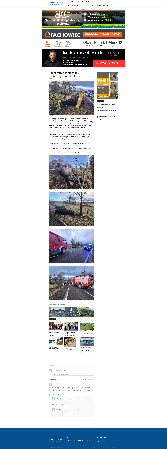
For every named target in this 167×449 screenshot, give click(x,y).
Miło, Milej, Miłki (71, 400)
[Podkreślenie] (58, 374)
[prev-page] (49, 356)
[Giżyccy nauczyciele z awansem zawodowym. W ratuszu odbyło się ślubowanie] (56, 326)
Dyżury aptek (85, 5)
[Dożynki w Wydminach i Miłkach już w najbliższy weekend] (71, 342)
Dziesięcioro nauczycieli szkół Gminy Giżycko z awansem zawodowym (70, 334)
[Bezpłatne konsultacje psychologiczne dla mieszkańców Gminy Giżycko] (56, 341)
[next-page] (51, 356)
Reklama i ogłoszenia (91, 447)
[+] (72, 374)
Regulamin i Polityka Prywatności (112, 447)
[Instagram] (86, 2)
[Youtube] (89, 2)
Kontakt (105, 5)
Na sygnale (57, 69)
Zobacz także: (52, 319)
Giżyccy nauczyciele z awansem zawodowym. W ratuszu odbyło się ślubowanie (55, 333)
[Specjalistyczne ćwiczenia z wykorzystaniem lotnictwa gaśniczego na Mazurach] (87, 326)
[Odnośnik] (69, 374)
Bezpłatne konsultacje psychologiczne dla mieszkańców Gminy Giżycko (55, 347)
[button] (82, 1)
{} (70, 374)
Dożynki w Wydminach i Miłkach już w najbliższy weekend (70, 349)
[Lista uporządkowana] (61, 374)
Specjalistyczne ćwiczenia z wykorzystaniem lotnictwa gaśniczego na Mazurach (86, 332)
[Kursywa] (56, 374)
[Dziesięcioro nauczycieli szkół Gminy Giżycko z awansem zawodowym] (71, 326)
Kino (92, 5)
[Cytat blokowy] (65, 374)
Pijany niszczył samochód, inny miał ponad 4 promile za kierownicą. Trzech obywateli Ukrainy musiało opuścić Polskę (87, 350)
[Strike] (60, 374)
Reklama (98, 5)
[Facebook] (84, 2)
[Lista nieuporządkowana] (63, 374)
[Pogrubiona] (54, 374)
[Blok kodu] (67, 374)
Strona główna (73, 5)
